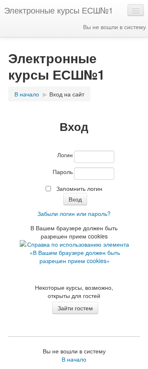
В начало (26, 94)
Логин (65, 155)
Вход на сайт (66, 94)
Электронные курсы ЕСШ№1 (58, 10)
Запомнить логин (79, 188)
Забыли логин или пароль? (74, 213)
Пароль (63, 171)
